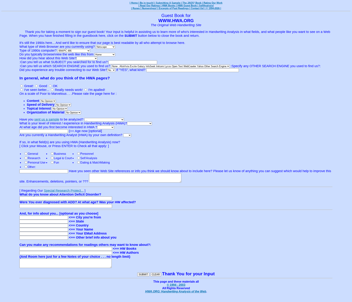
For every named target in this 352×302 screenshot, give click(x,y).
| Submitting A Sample (167, 2)
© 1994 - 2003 (176, 284)
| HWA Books (168, 5)
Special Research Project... (64, 190)
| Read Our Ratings (149, 5)
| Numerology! (148, 8)
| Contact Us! (197, 8)
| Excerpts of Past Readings (173, 8)
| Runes (135, 8)
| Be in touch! (146, 2)
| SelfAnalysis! (205, 5)
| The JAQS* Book (191, 2)
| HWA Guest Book (186, 5)
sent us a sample (46, 119)
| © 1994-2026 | (213, 8)
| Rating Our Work (212, 2)
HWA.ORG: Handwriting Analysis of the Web (175, 291)
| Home (134, 2)
